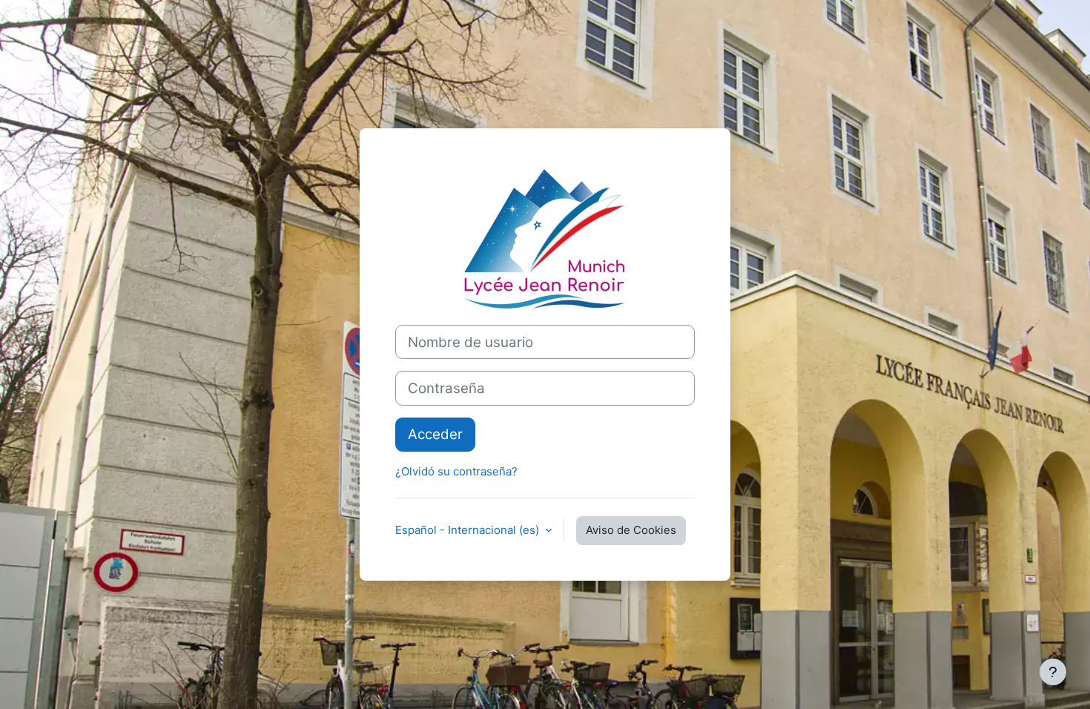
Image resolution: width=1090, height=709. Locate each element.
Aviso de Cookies (631, 530)
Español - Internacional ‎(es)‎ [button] (468, 530)
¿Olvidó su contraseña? (456, 471)
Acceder (435, 434)
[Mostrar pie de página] (1053, 672)
